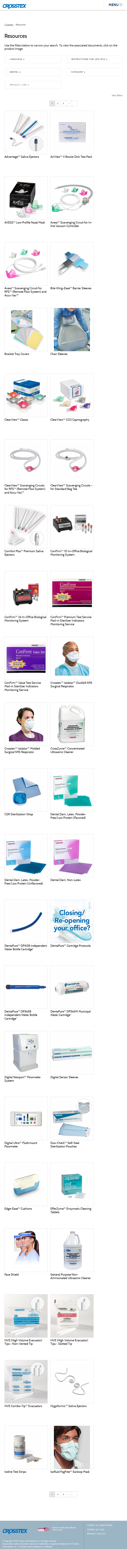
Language (16, 59)
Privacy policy (96, 1533)
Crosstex (8, 24)
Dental (14, 72)
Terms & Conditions (100, 1525)
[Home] (15, 6)
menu (114, 4)
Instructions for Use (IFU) (88, 59)
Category (77, 72)
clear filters (117, 95)
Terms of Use (95, 1529)
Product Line (18, 84)
